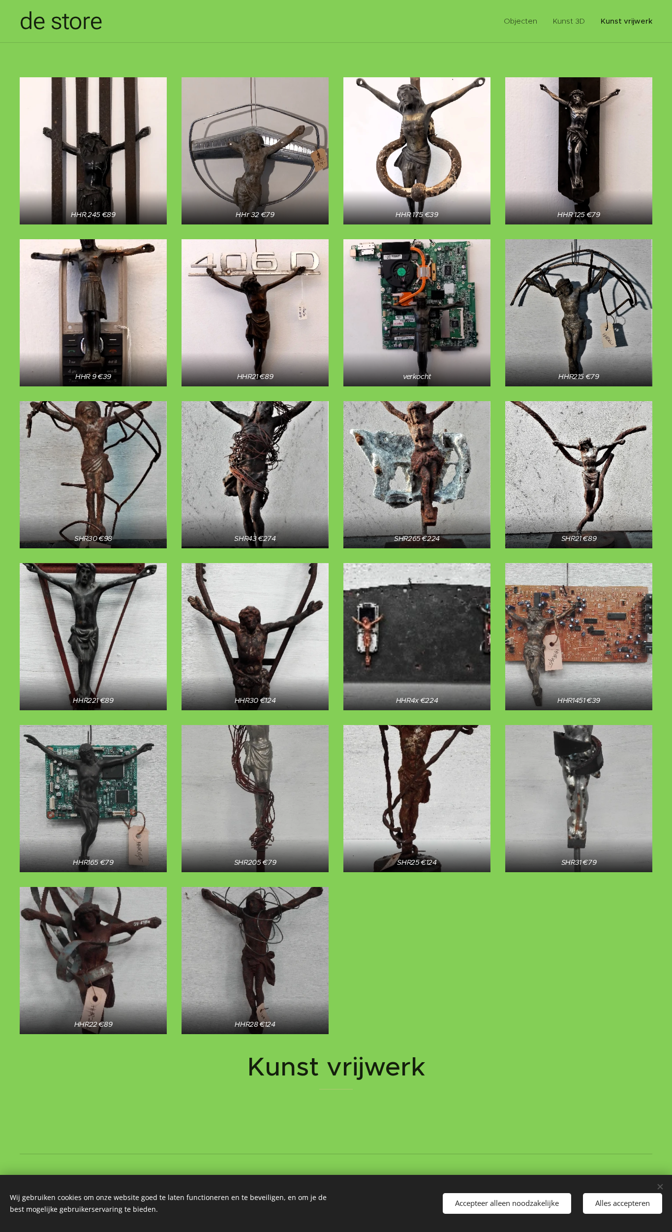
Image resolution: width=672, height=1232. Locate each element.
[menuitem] (523, 21)
